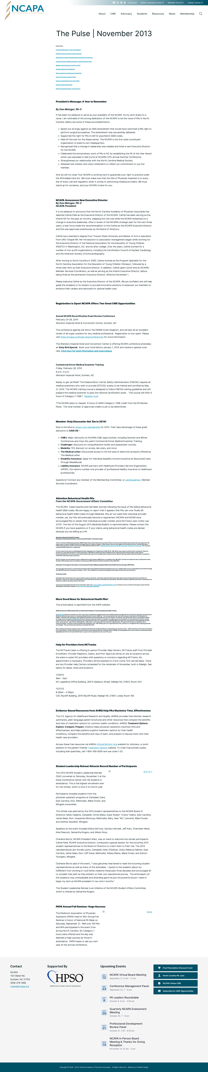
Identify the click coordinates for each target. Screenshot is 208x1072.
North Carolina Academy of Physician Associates (93, 1067)
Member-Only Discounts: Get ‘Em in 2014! (68, 65)
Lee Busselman (132, 480)
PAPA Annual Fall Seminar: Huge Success (68, 88)
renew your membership (87, 427)
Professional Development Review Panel (126, 1025)
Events (132, 2)
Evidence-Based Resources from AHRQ (67, 81)
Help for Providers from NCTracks (66, 77)
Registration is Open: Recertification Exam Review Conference (74, 57)
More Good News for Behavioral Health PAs (68, 73)
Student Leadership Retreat (64, 84)
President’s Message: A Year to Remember (68, 50)
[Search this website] (200, 14)
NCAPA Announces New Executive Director (69, 53)
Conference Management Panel (129, 986)
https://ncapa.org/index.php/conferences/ (82, 337)
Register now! (91, 396)
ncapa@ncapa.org (19, 986)
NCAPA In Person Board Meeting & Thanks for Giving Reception (127, 1042)
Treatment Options (97, 747)
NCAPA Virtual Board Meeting (128, 974)
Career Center (194, 2)
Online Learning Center (151, 2)
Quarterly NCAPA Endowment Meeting (128, 1010)
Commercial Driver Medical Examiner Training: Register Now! (74, 61)
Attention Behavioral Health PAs (65, 69)
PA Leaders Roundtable (124, 997)
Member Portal (175, 2)
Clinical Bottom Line (107, 744)
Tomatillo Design (142, 1067)
